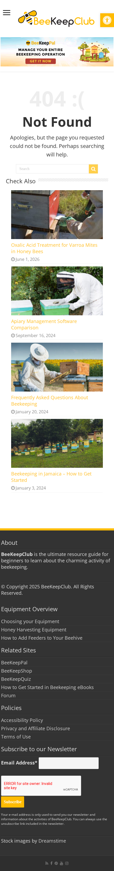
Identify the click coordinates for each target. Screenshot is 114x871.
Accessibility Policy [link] (22, 720)
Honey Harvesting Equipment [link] (33, 629)
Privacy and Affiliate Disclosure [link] (35, 728)
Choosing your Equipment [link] (30, 621)
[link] (107, 20)
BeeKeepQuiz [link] (16, 679)
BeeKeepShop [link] (16, 671)
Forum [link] (8, 695)
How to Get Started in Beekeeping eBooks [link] (47, 687)
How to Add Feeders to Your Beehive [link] (41, 638)
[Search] (93, 168)
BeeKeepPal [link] (14, 662)
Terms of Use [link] (16, 736)
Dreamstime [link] (52, 841)
